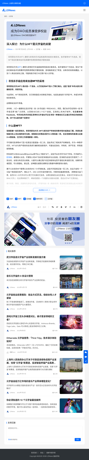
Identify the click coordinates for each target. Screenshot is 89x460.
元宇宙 (38, 49)
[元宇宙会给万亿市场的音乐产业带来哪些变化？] (71, 387)
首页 (5, 16)
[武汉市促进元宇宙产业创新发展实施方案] (71, 263)
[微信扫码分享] (53, 207)
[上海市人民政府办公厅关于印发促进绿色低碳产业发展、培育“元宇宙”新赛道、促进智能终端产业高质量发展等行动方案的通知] (71, 365)
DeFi (11, 199)
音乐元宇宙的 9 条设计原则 (20, 276)
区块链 (9, 157)
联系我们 (34, 453)
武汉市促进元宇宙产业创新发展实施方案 (26, 257)
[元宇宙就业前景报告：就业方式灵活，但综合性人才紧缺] (71, 300)
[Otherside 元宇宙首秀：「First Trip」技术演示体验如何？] (71, 343)
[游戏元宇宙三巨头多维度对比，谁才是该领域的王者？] (71, 322)
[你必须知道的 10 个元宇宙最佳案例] (71, 405)
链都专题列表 (51, 453)
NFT (19, 67)
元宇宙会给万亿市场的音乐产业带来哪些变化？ (29, 381)
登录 (9, 439)
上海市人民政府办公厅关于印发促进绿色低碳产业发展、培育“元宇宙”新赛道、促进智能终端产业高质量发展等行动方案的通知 (31, 361)
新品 (41, 453)
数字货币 (39, 199)
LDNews (9, 49)
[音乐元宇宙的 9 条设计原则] (71, 281)
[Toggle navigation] (84, 10)
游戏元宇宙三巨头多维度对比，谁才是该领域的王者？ (30, 318)
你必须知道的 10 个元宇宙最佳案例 (23, 400)
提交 (77, 439)
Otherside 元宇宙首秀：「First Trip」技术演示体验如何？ (31, 340)
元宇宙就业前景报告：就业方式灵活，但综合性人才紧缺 (31, 296)
